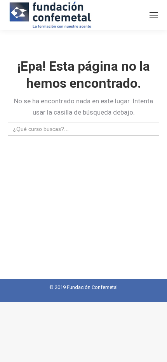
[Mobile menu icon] (153, 15)
